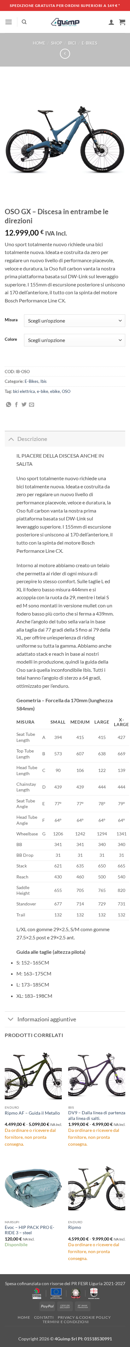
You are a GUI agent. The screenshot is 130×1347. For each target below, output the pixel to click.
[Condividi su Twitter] (24, 405)
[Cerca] (24, 22)
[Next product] (65, 53)
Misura (11, 320)
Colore (11, 339)
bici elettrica (24, 391)
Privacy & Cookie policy (84, 1317)
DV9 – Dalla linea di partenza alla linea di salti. (96, 1115)
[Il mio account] (111, 22)
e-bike (42, 391)
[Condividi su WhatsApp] (8, 405)
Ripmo (74, 1227)
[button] (8, 22)
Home (39, 43)
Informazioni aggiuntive (46, 1019)
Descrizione (32, 439)
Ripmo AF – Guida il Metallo (32, 1113)
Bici (72, 43)
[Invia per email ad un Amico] (31, 405)
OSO (66, 391)
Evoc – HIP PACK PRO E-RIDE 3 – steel (29, 1230)
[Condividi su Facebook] (16, 405)
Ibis (43, 381)
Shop (56, 43)
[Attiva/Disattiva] (11, 439)
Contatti (44, 1317)
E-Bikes (89, 43)
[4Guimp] (65, 22)
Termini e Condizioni (66, 1321)
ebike (55, 391)
